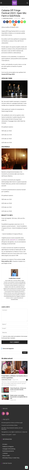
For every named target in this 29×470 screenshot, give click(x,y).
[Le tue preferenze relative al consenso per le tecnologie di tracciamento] (26, 467)
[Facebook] (4, 22)
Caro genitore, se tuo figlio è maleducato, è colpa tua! (14, 432)
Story (7, 7)
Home (2, 7)
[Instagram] (7, 413)
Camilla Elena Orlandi (8, 18)
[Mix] (21, 22)
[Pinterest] (16, 22)
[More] (14, 24)
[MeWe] (19, 22)
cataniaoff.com (13, 239)
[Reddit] (10, 22)
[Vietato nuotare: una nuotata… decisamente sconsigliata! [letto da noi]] (5, 397)
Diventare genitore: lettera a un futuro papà (11, 422)
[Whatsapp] (24, 22)
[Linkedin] (13, 22)
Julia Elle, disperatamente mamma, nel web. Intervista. (12, 428)
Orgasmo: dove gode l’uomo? (8, 434)
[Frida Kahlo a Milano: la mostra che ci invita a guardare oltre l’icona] (14, 367)
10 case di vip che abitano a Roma (9, 425)
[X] (7, 22)
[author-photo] (14, 276)
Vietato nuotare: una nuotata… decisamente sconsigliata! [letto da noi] (18, 397)
